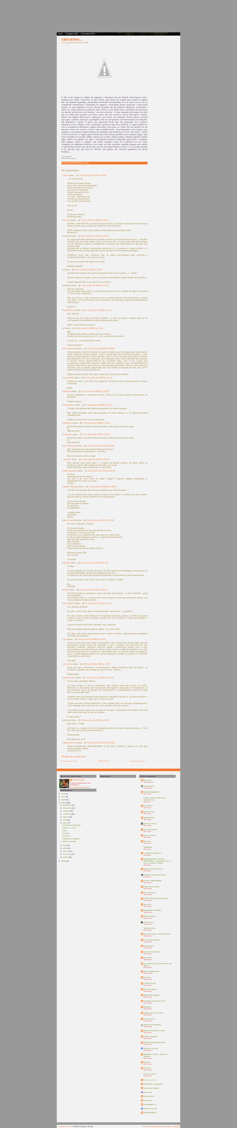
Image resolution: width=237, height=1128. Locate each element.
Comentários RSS (88, 34)
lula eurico (67, 664)
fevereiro (67, 854)
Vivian (65, 175)
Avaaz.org (148, 1092)
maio (65, 845)
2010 (63, 800)
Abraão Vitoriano (70, 487)
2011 (63, 797)
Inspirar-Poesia (65, 1126)
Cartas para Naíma (151, 1088)
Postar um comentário (73, 756)
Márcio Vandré (69, 520)
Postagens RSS (72, 34)
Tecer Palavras (150, 893)
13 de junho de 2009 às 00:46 (102, 487)
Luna (64, 639)
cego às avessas (150, 1108)
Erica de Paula (69, 446)
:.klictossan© (149, 786)
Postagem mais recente (69, 761)
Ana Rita (66, 220)
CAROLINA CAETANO (152, 910)
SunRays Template (172, 1126)
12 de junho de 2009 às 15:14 (95, 220)
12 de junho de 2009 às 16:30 (95, 236)
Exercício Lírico (150, 1074)
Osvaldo (66, 563)
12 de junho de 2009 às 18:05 (100, 349)
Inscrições (148, 958)
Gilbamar (66, 391)
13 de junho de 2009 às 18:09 (91, 639)
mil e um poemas (150, 829)
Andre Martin (68, 603)
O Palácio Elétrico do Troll (154, 1001)
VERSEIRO (148, 847)
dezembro (67, 805)
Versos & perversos (152, 952)
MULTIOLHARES (150, 1113)
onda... (65, 830)
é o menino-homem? (152, 940)
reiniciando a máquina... (72, 825)
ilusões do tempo (69, 841)
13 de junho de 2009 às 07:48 (94, 563)
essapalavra (149, 946)
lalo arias (147, 904)
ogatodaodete (149, 818)
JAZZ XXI (147, 1068)
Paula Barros (68, 310)
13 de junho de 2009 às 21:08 (99, 678)
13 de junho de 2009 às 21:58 (100, 743)
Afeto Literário (150, 835)
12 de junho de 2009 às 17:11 (89, 328)
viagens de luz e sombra (153, 1013)
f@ (63, 328)
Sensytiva (148, 1100)
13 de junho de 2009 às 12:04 (98, 603)
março (66, 851)
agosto (66, 817)
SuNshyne (67, 423)
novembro (67, 808)
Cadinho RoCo (69, 743)
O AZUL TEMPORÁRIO (152, 881)
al (63, 270)
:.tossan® (66, 459)
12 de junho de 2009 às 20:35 (95, 391)
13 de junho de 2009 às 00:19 (101, 471)
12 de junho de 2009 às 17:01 (99, 310)
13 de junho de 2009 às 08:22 (93, 590)
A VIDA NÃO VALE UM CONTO (156, 898)
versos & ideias (150, 989)
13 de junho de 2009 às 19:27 (96, 664)
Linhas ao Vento (150, 824)
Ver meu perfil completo (79, 787)
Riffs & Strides (150, 916)
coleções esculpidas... (71, 839)
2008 (63, 861)
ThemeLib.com (158, 1126)
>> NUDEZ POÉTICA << (153, 853)
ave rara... (66, 833)
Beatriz (65, 590)
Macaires (147, 1062)
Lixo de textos (149, 1019)
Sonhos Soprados (151, 1036)
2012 (63, 794)
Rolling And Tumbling (152, 1025)
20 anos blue (149, 1096)
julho (65, 820)
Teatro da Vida (149, 928)
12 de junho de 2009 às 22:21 (99, 405)
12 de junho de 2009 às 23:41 (95, 459)
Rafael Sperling (69, 471)
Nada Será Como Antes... (154, 869)
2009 (63, 803)
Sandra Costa (68, 678)
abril (65, 848)
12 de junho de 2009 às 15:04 (92, 175)
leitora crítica (149, 812)
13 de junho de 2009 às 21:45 (95, 720)
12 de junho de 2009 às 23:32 (96, 423)
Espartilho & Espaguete (153, 1084)
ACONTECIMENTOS (151, 792)
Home (60, 34)
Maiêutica (147, 1007)
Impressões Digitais (152, 995)
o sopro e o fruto (69, 828)
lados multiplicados (151, 971)
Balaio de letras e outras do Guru (157, 934)
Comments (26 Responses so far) (75, 163)
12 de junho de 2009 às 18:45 (98, 378)
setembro (67, 814)
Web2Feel (146, 1126)
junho (65, 823)
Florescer (147, 977)
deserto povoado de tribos (154, 1031)
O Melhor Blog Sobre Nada (154, 1042)
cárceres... (72, 39)
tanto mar (147, 780)
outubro (66, 811)
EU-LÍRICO (148, 806)
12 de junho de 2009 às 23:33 (96, 434)
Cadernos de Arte (151, 1048)
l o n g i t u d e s (150, 1080)
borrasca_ (148, 841)
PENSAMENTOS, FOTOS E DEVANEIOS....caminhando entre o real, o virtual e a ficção (157, 861)
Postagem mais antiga (137, 761)
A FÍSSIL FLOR (149, 983)
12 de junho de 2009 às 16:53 (88, 270)
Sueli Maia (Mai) (78, 780)
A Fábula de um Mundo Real (155, 875)
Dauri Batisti (68, 378)
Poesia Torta (149, 922)
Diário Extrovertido (151, 887)
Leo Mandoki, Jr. (150, 1104)
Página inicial (103, 761)
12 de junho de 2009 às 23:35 (100, 446)
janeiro (66, 857)
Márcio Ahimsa (69, 349)
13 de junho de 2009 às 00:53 (100, 520)
